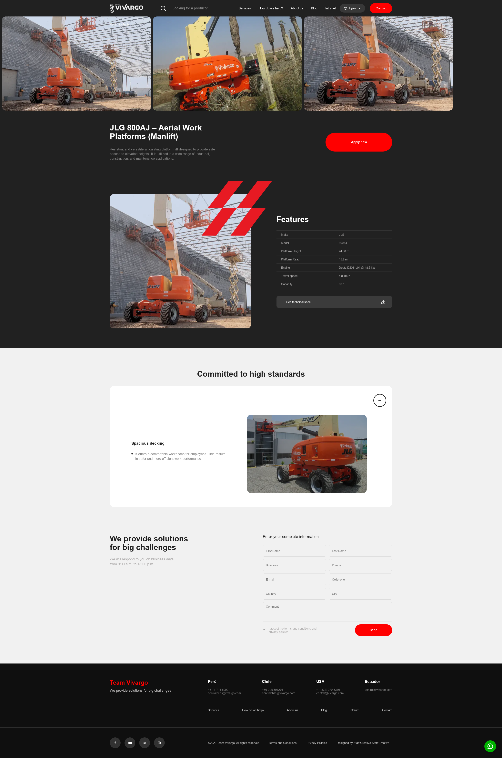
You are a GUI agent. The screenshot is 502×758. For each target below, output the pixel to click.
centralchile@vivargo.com (278, 693)
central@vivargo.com (330, 693)
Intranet (330, 8)
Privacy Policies (316, 742)
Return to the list (120, 24)
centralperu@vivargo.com (224, 693)
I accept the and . (292, 630)
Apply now (359, 142)
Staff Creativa (380, 742)
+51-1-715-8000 (218, 689)
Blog (314, 8)
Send (373, 630)
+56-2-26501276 (272, 689)
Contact (381, 8)
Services (245, 8)
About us (297, 8)
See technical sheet (298, 302)
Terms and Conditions (283, 742)
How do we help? (271, 8)
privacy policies (278, 631)
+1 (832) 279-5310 (328, 689)
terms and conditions (297, 628)
